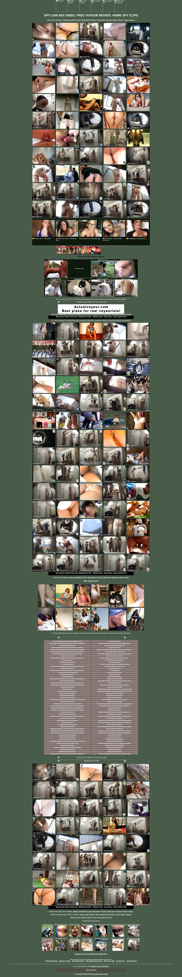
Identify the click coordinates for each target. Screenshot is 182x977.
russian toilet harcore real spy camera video (67, 743)
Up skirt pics (120, 961)
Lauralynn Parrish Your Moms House (115, 693)
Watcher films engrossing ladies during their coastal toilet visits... (67, 682)
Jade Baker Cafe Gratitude (114, 662)
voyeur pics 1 (61, 320)
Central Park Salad (114, 670)
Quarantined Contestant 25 (67, 655)
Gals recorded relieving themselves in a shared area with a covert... (114, 653)
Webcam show (98, 316)
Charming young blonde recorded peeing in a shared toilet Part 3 (114, 753)
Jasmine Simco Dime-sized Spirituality (114, 745)
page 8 (116, 299)
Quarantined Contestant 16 (114, 682)
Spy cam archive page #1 (84, 299)
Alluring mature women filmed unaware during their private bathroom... (114, 649)
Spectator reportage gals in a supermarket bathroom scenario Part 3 (115, 691)
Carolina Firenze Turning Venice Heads (67, 672)
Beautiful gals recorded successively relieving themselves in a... (115, 712)
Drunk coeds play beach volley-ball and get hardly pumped (67, 653)
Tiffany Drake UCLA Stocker (67, 726)
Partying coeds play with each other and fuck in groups (114, 657)
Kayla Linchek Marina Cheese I (114, 741)
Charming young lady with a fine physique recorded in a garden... (67, 709)
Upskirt (115, 20)
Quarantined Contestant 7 (67, 722)
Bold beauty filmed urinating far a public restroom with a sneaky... (114, 743)
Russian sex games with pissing (67, 693)
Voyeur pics (74, 316)
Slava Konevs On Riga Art (67, 712)
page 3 (96, 299)
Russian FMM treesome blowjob (115, 728)
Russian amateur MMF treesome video (114, 651)
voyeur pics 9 (119, 320)
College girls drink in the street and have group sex (114, 699)
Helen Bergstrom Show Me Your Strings (114, 666)
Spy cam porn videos (63, 316)
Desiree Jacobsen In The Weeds (115, 747)
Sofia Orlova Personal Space (67, 668)
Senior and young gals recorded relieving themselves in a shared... (67, 730)
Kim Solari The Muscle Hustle (67, 749)
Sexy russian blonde (67, 660)
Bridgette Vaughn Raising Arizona (114, 739)
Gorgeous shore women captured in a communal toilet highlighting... (67, 649)
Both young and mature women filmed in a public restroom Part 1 (67, 666)
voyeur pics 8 (112, 320)
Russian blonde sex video (114, 709)
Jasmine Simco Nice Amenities (67, 680)
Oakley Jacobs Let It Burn (114, 737)
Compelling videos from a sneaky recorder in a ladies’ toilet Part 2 (114, 730)
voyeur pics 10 (126, 320)
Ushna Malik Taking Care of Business (114, 660)
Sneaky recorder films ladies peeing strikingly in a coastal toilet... (67, 707)
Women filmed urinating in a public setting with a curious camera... (67, 651)
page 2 (92, 299)
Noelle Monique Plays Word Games (67, 751)
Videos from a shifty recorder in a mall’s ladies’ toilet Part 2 (114, 685)
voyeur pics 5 (90, 320)
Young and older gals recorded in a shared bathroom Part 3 (67, 641)
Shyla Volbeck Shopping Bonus (67, 737)
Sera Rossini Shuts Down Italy (114, 751)
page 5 (104, 299)
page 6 (108, 299)
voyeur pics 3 (76, 320)
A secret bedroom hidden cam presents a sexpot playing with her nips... (67, 741)
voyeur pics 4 (83, 320)
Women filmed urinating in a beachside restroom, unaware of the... (114, 680)
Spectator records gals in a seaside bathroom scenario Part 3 (114, 705)
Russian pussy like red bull (67, 745)
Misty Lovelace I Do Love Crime (114, 695)
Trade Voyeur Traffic (91, 970)
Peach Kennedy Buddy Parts (67, 695)
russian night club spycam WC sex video (114, 645)
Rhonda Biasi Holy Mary (115, 749)
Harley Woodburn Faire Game (114, 678)
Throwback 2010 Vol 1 (114, 674)
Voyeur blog (108, 316)
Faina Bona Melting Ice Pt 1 (67, 674)
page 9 (120, 299)
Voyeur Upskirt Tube (119, 316)
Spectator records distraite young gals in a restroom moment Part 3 (67, 753)
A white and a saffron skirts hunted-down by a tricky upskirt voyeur (67, 716)
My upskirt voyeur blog (94, 961)
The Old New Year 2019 (67, 664)
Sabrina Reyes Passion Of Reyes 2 (114, 655)
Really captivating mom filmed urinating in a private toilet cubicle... (67, 657)
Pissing (93, 20)
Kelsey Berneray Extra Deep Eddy (67, 714)
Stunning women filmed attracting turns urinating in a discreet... (67, 647)
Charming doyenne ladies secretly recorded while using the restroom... (67, 699)
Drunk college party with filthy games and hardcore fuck (67, 703)
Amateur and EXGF (69, 20)
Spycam (108, 20)
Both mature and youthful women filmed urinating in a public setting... (114, 703)
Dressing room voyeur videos (114, 724)
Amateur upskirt (64, 961)
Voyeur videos (131, 961)
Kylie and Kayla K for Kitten (115, 672)
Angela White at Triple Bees (114, 734)
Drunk (79, 20)
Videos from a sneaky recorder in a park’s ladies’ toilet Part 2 (115, 664)
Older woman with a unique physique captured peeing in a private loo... (67, 643)
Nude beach (86, 20)
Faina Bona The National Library (67, 662)
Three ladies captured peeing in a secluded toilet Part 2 (67, 747)
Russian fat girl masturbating (114, 697)
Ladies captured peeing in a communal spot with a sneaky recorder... (67, 728)
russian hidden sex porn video (67, 718)
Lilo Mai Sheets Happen (67, 676)
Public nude (101, 20)
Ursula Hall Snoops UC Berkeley (115, 718)
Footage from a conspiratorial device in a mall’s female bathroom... (114, 732)
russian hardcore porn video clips (67, 739)
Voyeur (120, 20)
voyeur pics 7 (105, 320)
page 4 (100, 299)
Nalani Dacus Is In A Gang (114, 707)
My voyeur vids (109, 961)
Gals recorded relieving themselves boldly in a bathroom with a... (114, 643)
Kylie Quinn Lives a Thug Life (114, 714)
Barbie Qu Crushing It (67, 689)
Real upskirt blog (51, 961)
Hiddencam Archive (85, 316)
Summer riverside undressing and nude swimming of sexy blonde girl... (67, 678)
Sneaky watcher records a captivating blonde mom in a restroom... (114, 722)
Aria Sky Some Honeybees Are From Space (67, 720)
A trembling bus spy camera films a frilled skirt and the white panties (114, 689)
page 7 (112, 299)
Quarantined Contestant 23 (67, 687)
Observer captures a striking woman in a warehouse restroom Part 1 (67, 732)
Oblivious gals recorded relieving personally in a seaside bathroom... (67, 670)
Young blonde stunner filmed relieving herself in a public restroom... (67, 685)
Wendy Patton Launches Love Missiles (67, 691)
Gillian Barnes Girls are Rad (67, 701)
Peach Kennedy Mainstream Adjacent (67, 724)
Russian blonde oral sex (115, 647)
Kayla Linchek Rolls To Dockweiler (67, 734)
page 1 (82, 914)
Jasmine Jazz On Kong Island (67, 697)
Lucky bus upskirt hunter (114, 641)
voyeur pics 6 (97, 320)
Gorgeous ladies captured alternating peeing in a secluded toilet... (114, 716)
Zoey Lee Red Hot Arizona (114, 668)
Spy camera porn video (99, 974)
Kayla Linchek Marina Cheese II (114, 687)
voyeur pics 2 (69, 320)
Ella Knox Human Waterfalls (115, 676)
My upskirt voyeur (78, 961)
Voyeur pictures (129, 20)
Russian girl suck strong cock (67, 645)
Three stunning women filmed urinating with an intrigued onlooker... (115, 720)
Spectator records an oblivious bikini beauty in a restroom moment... (67, 705)
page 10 (124, 299)
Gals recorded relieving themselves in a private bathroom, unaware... (115, 726)
